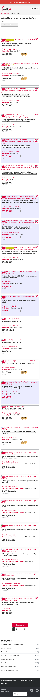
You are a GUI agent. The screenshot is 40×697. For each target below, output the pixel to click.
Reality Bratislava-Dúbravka (10, 257)
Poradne (4, 683)
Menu (34, 8)
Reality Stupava (6, 281)
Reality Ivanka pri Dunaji (9, 306)
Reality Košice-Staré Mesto (10, 462)
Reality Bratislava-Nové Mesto (11, 73)
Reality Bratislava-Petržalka (10, 100)
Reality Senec (6, 608)
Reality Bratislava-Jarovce (9, 437)
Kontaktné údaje (27, 680)
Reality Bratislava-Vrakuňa (10, 392)
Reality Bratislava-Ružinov (9, 49)
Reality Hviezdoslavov (8, 367)
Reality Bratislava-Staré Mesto (11, 583)
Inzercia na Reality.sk (8, 680)
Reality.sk (6, 13)
